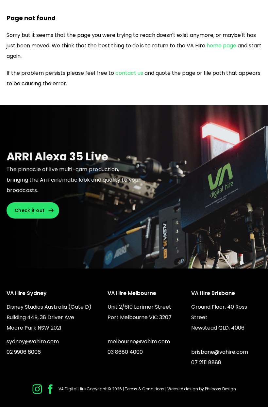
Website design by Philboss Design (201, 389)
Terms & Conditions (144, 389)
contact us (129, 73)
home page (221, 45)
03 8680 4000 (125, 352)
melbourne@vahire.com (139, 341)
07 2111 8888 (206, 362)
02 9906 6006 (24, 352)
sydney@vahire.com (33, 341)
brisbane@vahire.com (219, 352)
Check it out (29, 210)
